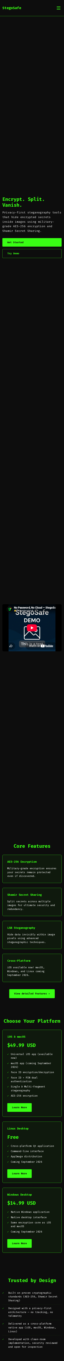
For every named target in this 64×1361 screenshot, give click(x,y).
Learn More (19, 1107)
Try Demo (13, 253)
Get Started (15, 242)
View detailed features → (32, 993)
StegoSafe (11, 8)
